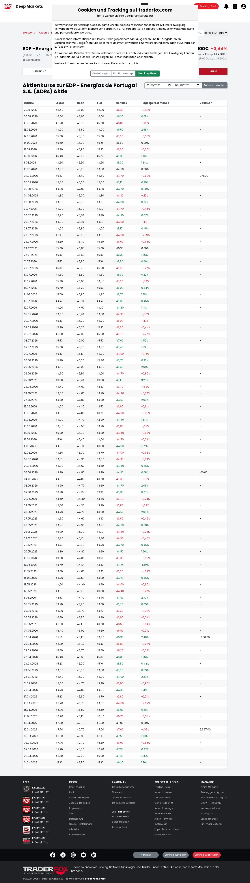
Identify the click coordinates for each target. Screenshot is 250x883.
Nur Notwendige (123, 73)
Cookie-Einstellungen (95, 57)
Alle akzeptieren (147, 73)
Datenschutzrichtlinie (125, 63)
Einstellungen (100, 73)
